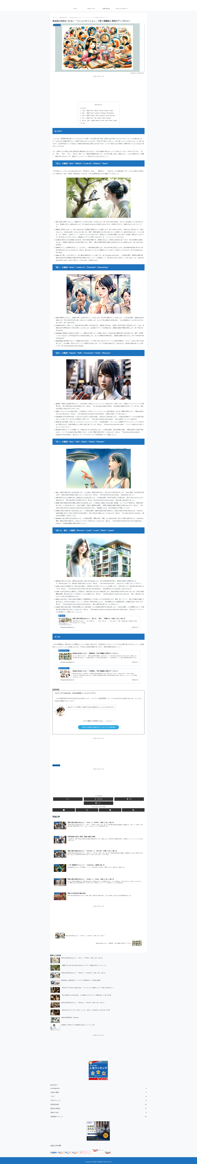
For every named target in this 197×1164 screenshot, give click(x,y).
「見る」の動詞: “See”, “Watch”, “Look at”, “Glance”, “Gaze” (97, 110)
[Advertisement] (98, 88)
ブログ (98, 1096)
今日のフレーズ (98, 1100)
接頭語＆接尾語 (98, 1108)
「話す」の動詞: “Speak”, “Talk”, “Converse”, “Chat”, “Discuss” (98, 115)
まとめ (83, 123)
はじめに (83, 108)
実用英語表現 (57, 765)
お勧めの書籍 (98, 1092)
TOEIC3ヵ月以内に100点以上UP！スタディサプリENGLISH (98, 727)
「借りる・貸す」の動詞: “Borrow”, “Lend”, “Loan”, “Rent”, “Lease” (99, 120)
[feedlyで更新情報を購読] (110, 810)
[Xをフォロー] (87, 810)
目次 (96, 104)
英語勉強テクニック (98, 1116)
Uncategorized (98, 1088)
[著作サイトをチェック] (63, 810)
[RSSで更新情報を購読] (133, 810)
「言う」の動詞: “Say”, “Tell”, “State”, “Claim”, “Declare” (96, 118)
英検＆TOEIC (98, 1112)
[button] (98, 803)
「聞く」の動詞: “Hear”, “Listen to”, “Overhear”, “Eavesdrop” (97, 113)
